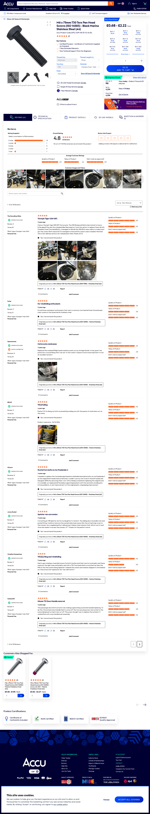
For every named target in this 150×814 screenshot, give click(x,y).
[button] (49, 23)
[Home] (34, 762)
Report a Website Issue (96, 763)
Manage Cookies (94, 768)
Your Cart (119, 760)
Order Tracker (65, 758)
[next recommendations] (144, 705)
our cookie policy (60, 804)
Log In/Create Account (123, 757)
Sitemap (91, 771)
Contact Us (119, 771)
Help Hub (64, 766)
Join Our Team (66, 771)
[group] (28, 45)
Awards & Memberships (96, 760)
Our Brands (92, 766)
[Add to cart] (21, 695)
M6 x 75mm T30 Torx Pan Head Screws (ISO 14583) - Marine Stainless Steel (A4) (14, 686)
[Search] (111, 3)
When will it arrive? (139, 77)
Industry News (93, 758)
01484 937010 (141, 9)
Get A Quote (123, 94)
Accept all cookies (129, 799)
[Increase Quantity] (109, 60)
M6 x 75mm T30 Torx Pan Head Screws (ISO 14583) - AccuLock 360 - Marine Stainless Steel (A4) (40, 686)
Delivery (64, 760)
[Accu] (8, 3)
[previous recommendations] (137, 705)
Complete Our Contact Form (125, 769)
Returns (64, 763)
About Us (64, 768)
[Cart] (144, 3)
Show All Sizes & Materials (18, 19)
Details (83, 83)
